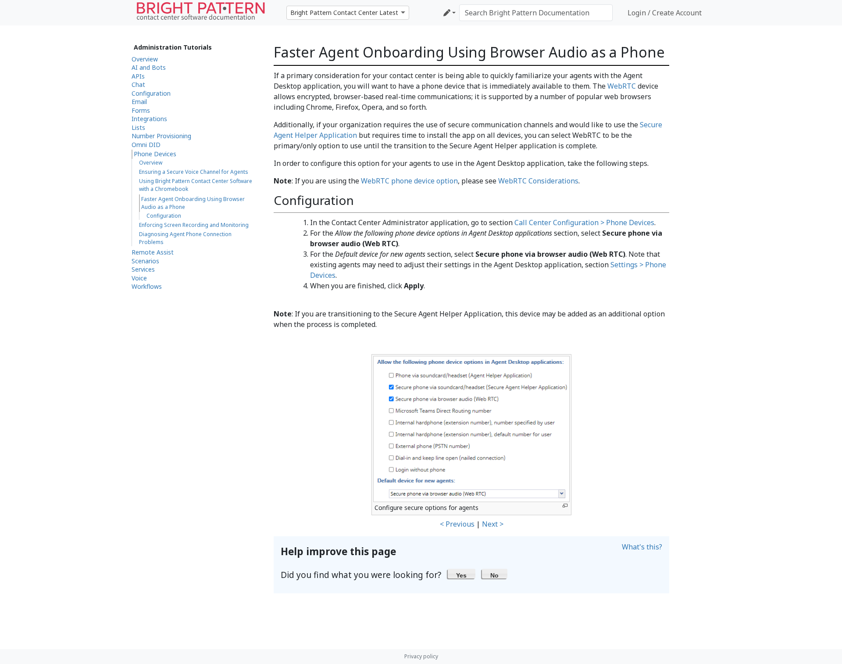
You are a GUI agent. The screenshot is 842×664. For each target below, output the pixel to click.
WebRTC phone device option (409, 181)
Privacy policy (421, 656)
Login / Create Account (665, 13)
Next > (492, 524)
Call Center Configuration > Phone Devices (584, 222)
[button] (461, 573)
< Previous (457, 524)
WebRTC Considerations (538, 181)
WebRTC (621, 86)
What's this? (642, 547)
